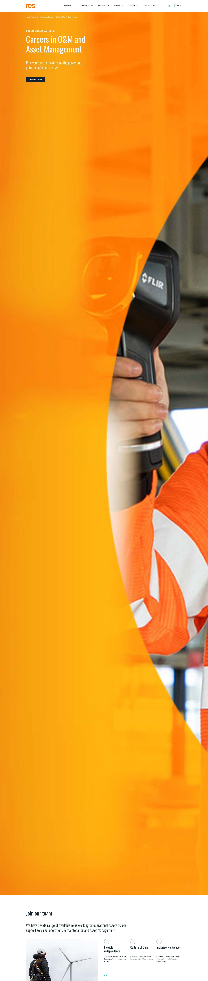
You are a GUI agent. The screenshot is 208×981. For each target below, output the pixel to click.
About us (132, 5)
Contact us (148, 5)
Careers (117, 5)
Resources (102, 5)
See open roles (35, 79)
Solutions (67, 5)
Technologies (85, 5)
